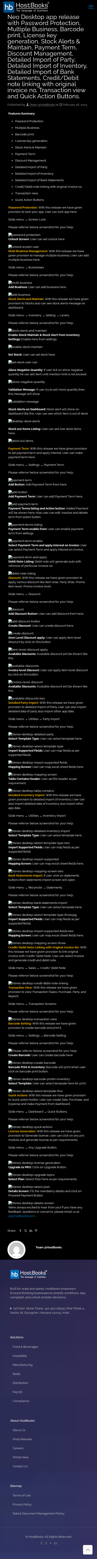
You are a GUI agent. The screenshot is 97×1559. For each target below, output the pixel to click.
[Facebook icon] (41, 1543)
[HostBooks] (26, 6)
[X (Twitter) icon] (46, 1543)
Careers (18, 1448)
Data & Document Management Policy (39, 1513)
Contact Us (20, 1466)
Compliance (21, 1401)
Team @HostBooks (42, 104)
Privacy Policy (22, 1504)
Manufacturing (22, 1365)
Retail (16, 1374)
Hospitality (20, 1355)
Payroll (17, 1392)
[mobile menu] (91, 7)
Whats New (21, 1457)
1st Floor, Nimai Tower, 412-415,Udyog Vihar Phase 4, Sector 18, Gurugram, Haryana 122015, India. (47, 1310)
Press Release (22, 1439)
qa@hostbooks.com (21, 1216)
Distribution (20, 1383)
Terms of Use (22, 1495)
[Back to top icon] (87, 1549)
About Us (19, 1430)
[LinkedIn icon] (55, 1543)
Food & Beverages (25, 1346)
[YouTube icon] (51, 1543)
